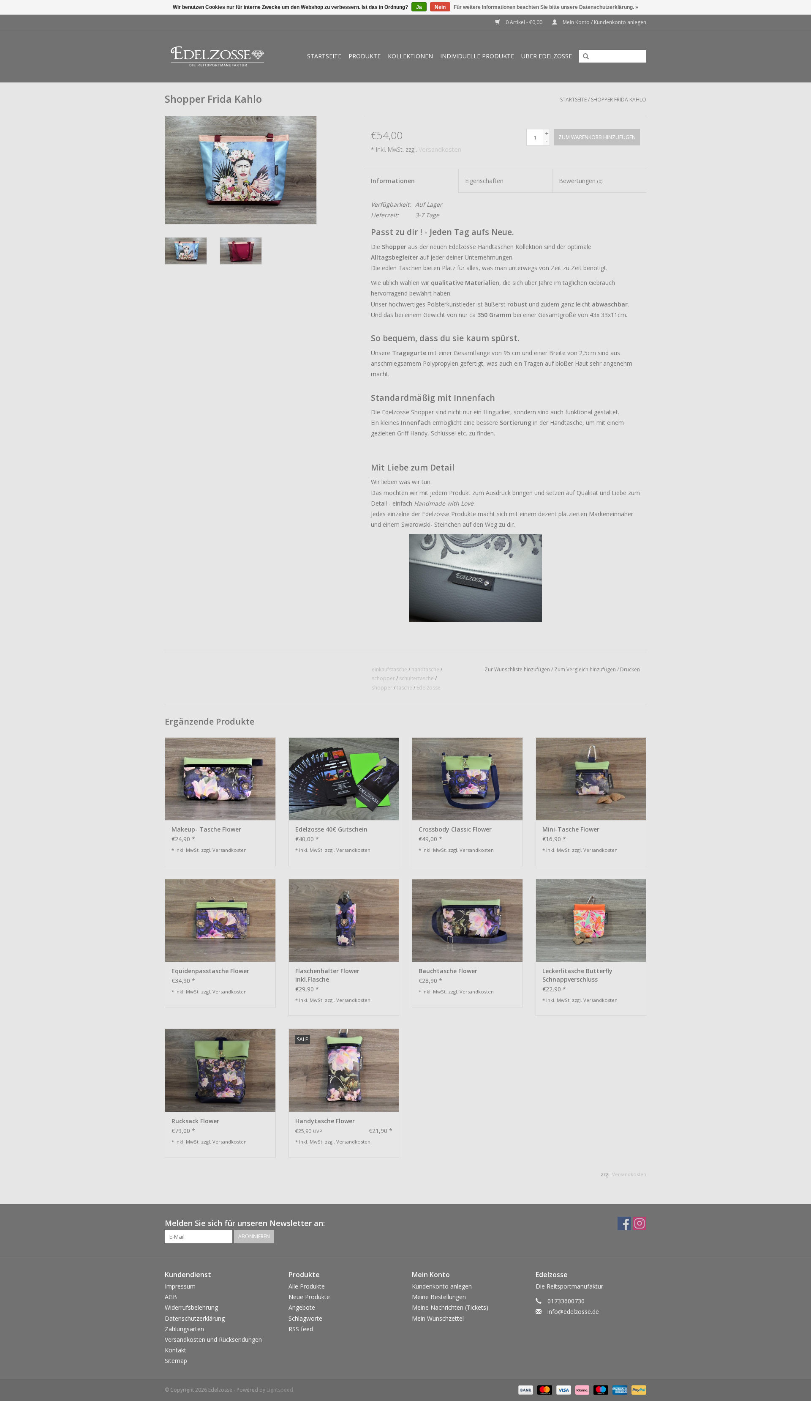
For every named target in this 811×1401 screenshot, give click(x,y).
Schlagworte (305, 1318)
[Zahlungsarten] (524, 1389)
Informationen (393, 181)
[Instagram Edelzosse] (639, 1223)
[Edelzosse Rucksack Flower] (220, 1070)
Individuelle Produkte (477, 56)
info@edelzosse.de (573, 1312)
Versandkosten (440, 149)
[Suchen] (583, 56)
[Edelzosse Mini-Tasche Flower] (591, 778)
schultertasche (416, 678)
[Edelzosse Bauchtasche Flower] (467, 920)
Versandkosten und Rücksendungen (213, 1339)
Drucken (630, 669)
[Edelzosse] (221, 56)
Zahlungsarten (184, 1329)
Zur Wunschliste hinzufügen (517, 669)
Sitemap (176, 1361)
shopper (382, 687)
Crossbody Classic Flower (455, 829)
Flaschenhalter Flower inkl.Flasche (327, 975)
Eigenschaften (484, 181)
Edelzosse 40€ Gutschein (331, 829)
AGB (171, 1297)
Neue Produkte (309, 1297)
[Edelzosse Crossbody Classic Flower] (467, 778)
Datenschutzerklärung (195, 1318)
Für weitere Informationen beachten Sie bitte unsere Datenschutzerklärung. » (546, 7)
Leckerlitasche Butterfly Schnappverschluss (577, 975)
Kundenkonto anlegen (442, 1286)
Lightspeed (280, 1389)
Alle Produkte (306, 1286)
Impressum (180, 1286)
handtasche (425, 669)
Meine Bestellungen (439, 1297)
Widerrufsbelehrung (191, 1307)
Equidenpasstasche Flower (210, 971)
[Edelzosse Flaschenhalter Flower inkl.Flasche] (344, 920)
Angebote (301, 1307)
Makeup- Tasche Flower (206, 829)
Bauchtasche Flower (448, 971)
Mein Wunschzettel (438, 1318)
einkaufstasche (389, 669)
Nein (440, 7)
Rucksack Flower (195, 1121)
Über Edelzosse (546, 56)
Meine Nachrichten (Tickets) (450, 1307)
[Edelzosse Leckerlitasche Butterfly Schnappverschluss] (591, 920)
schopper (383, 678)
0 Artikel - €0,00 (524, 22)
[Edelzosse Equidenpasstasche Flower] (220, 920)
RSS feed (300, 1329)
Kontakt (175, 1350)
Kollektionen (410, 56)
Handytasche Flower (325, 1121)
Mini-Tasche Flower (570, 829)
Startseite (324, 56)
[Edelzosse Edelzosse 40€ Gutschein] (344, 778)
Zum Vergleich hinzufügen (585, 669)
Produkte (364, 56)
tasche (404, 687)
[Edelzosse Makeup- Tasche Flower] (220, 778)
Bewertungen (580, 181)
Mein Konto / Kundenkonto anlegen (603, 22)
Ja (419, 7)
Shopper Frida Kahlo (618, 99)
